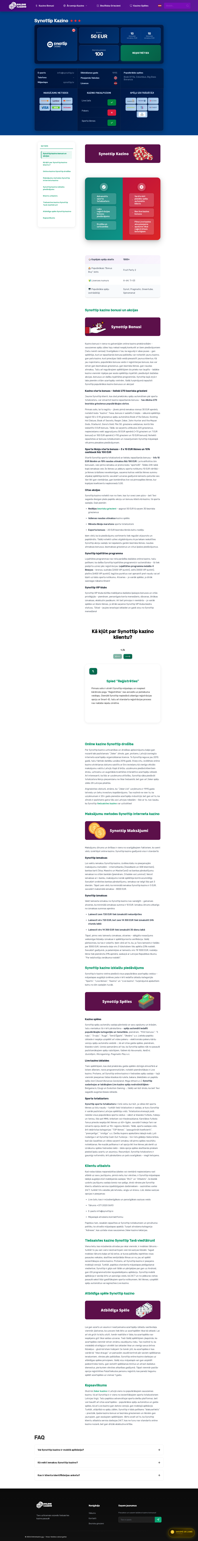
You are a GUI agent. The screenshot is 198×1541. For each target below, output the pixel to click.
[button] (181, 1532)
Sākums (92, 1513)
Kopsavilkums (49, 218)
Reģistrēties (140, 53)
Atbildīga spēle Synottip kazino (57, 211)
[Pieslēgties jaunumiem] (158, 1519)
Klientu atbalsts (50, 196)
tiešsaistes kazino (107, 803)
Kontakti (92, 1518)
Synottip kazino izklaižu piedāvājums (54, 188)
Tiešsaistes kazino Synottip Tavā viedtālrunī (55, 203)
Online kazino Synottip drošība (57, 171)
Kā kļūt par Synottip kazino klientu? (55, 163)
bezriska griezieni (106, 508)
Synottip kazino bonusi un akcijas (55, 154)
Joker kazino (100, 1391)
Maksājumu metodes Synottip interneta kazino (56, 179)
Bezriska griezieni (96, 1523)
